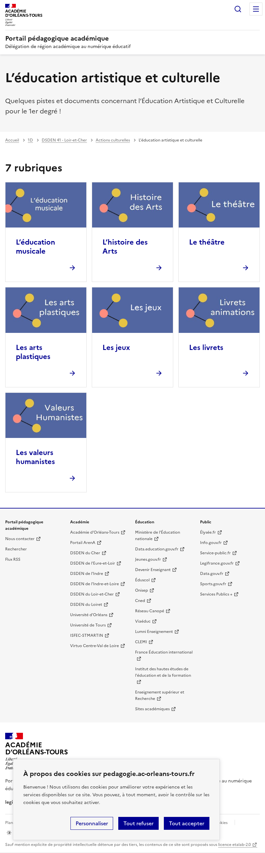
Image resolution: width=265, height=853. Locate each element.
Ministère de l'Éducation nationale (157, 535)
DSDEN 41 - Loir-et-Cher (64, 140)
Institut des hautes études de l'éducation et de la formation (163, 672)
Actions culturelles (113, 140)
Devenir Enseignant (153, 570)
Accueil (12, 140)
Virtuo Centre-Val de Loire (94, 646)
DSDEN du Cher (85, 553)
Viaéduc (143, 621)
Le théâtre (207, 242)
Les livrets (206, 347)
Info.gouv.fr (211, 543)
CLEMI (141, 642)
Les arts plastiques (33, 352)
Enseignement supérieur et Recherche (159, 695)
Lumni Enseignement (154, 632)
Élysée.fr (208, 532)
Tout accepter (186, 823)
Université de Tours (88, 625)
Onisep (141, 590)
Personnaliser (92, 823)
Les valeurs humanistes (35, 457)
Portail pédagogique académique (57, 38)
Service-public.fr (215, 553)
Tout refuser (138, 823)
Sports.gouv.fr (213, 584)
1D (30, 140)
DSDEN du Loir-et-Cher (92, 594)
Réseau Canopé (149, 611)
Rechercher (237, 9)
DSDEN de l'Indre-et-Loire (94, 584)
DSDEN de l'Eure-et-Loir (92, 563)
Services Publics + (216, 594)
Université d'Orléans (88, 615)
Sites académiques (152, 709)
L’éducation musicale (35, 247)
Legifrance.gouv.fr (217, 563)
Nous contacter (20, 539)
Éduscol (142, 580)
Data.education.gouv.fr (156, 549)
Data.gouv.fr (211, 574)
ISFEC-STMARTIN (86, 635)
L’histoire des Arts (125, 247)
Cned (140, 601)
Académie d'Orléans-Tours (94, 532)
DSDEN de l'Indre (86, 574)
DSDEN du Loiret (86, 604)
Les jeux (116, 347)
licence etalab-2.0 (234, 845)
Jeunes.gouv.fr (148, 559)
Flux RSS (12, 559)
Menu (255, 9)
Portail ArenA (82, 543)
